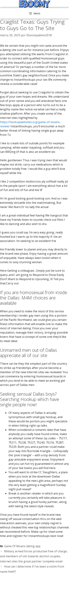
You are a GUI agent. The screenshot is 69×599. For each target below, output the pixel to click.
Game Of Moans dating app (22, 546)
